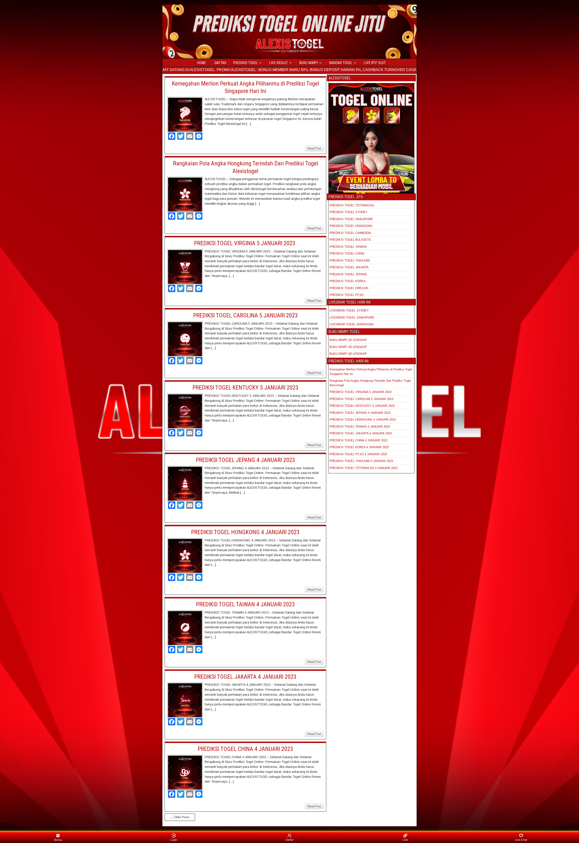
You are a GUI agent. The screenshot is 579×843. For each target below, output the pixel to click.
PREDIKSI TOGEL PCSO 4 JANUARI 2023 (358, 454)
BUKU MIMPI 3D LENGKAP (348, 347)
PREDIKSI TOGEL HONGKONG (351, 226)
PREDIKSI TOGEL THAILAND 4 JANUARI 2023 (361, 461)
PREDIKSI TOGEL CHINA (347, 253)
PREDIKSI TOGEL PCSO (347, 295)
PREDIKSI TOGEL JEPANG (348, 274)
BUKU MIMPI (308, 63)
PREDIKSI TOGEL (245, 63)
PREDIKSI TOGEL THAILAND (350, 260)
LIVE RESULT (278, 63)
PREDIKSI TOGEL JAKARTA (349, 267)
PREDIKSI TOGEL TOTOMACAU (352, 205)
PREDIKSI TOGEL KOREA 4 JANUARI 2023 (359, 447)
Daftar (290, 839)
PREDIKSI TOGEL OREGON (349, 288)
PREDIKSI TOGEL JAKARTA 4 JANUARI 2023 (245, 676)
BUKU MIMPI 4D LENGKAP (348, 353)
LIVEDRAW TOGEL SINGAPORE (352, 317)
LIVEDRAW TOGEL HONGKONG (352, 324)
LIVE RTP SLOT (375, 63)
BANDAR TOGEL (340, 63)
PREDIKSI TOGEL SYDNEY (349, 212)
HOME (201, 63)
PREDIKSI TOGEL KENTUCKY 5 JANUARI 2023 (245, 387)
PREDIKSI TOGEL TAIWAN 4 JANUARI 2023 (245, 604)
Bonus (58, 839)
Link (405, 839)
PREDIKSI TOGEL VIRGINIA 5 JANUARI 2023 (245, 243)
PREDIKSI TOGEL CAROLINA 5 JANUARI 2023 (245, 315)
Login (173, 839)
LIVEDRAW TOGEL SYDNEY (349, 310)
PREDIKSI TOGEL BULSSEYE (350, 239)
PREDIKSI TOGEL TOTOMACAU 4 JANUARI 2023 (363, 468)
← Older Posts (180, 817)
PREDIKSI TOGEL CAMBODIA (350, 233)
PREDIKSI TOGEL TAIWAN (348, 246)
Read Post (314, 148)
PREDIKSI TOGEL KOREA (348, 281)
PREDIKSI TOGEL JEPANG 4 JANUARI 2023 (245, 460)
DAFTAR (220, 63)
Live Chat (521, 839)
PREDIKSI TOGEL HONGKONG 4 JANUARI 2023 (245, 532)
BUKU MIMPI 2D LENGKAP (348, 340)
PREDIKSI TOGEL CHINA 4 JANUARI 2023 (245, 748)
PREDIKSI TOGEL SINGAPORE (351, 219)
